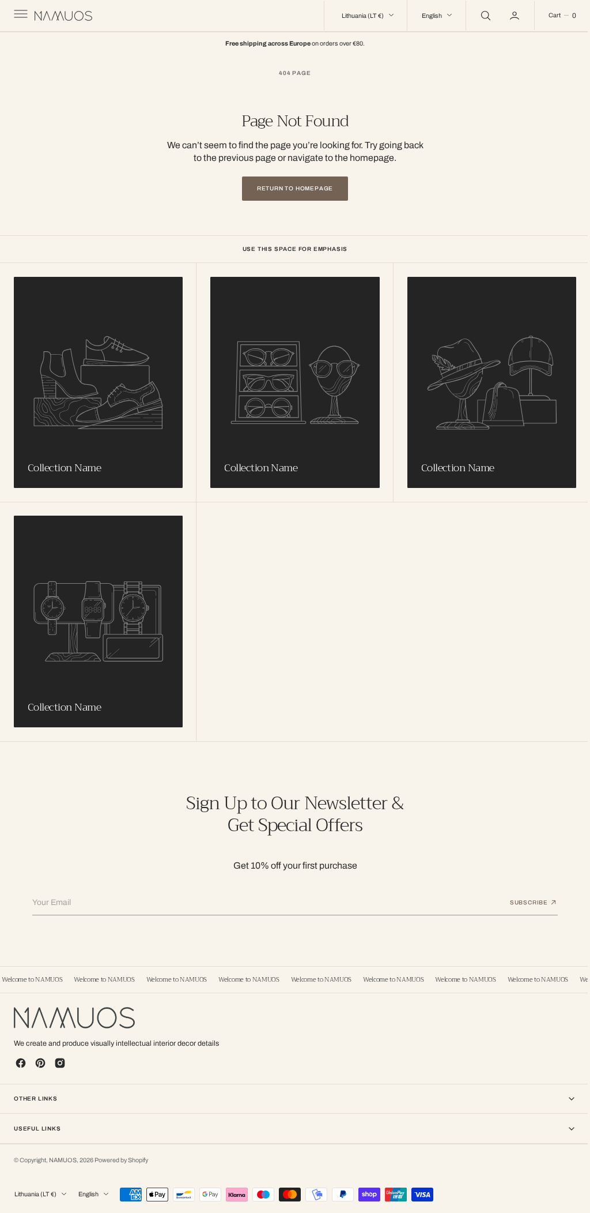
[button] (19, 15)
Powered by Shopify (121, 1158)
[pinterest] (40, 1061)
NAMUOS (63, 1158)
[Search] (475, 16)
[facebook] (21, 1061)
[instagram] (60, 1061)
